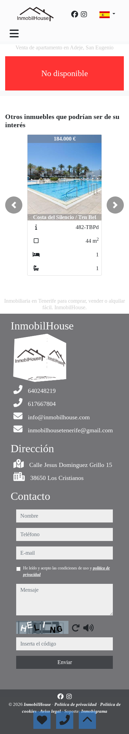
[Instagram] (84, 14)
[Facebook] (74, 14)
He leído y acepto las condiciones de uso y (66, 571)
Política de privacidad (76, 704)
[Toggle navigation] (14, 33)
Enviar (64, 662)
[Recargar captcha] (75, 628)
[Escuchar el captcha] (88, 628)
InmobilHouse (38, 704)
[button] (13, 205)
